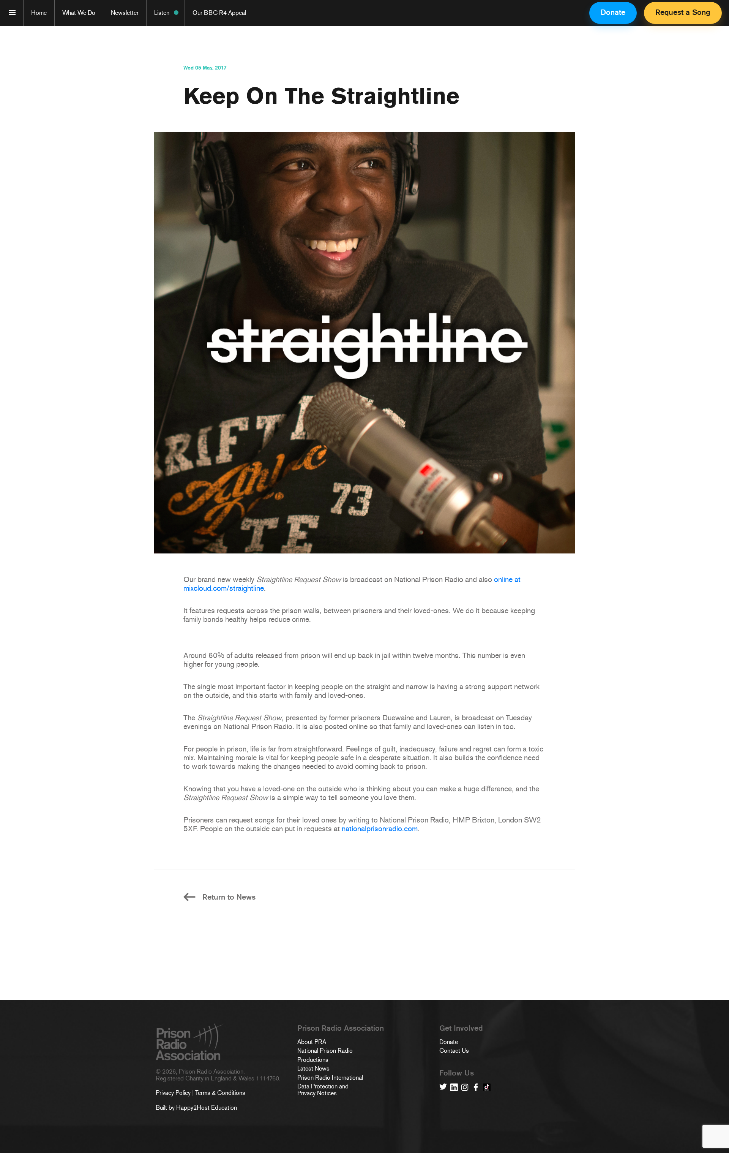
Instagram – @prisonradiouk (465, 1087)
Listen (161, 13)
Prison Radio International (330, 1077)
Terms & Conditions (220, 1093)
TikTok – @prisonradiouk (487, 1087)
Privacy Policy (173, 1093)
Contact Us (454, 1050)
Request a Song (682, 12)
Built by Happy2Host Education (196, 1108)
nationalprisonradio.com (380, 829)
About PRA (311, 1042)
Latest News (313, 1068)
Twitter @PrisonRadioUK (443, 1087)
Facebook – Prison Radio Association (476, 1087)
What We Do (78, 13)
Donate (613, 12)
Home (39, 13)
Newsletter (125, 13)
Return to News (229, 897)
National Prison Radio (325, 1050)
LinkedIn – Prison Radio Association (454, 1087)
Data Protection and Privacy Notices (323, 1090)
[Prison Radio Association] (12, 12)
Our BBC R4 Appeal (219, 13)
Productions (312, 1060)
